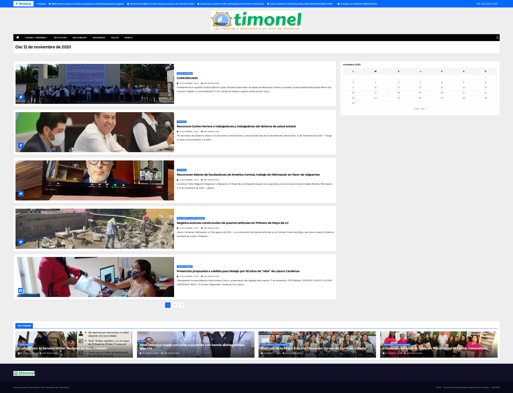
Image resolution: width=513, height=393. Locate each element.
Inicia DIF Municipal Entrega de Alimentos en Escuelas (466, 387)
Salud (115, 37)
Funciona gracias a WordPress (26, 387)
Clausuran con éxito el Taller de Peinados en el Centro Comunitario (435, 348)
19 (420, 92)
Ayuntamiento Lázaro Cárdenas (191, 218)
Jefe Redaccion (211, 83)
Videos (128, 37)
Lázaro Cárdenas (36, 37)
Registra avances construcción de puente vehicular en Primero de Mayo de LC (233, 223)
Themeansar (64, 387)
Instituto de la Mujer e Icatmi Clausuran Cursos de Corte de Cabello (313, 348)
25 (398, 98)
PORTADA (495, 387)
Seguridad (99, 37)
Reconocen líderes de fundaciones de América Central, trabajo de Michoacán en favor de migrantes (248, 174)
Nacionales (80, 37)
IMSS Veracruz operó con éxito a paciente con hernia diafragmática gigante (192, 346)
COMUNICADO (187, 78)
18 (399, 92)
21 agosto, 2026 (29, 353)
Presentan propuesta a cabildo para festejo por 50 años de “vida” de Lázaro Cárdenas (238, 271)
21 (464, 92)
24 (375, 98)
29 (485, 98)
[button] (497, 37)
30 (353, 103)
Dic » (423, 108)
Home (438, 387)
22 (485, 92)
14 (464, 87)
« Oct (416, 108)
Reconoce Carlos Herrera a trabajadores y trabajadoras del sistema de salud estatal (236, 126)
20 (442, 92)
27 (442, 98)
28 (464, 98)
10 (375, 87)
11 (399, 87)
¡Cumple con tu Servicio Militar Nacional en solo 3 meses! (62, 348)
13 (442, 87)
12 (420, 87)
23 (353, 98)
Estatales (60, 37)
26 (420, 98)
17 (375, 92)
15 (486, 87)
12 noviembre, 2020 (189, 83)
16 (353, 92)
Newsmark (50, 387)
